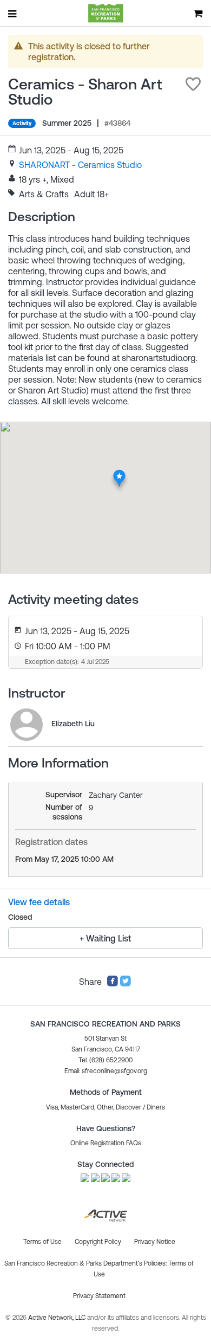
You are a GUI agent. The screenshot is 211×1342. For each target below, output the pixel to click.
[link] (80, 165)
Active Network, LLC (57, 1317)
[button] (193, 84)
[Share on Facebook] (112, 984)
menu (13, 14)
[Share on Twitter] (125, 984)
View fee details (39, 902)
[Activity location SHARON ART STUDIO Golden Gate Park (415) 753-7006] (119, 472)
